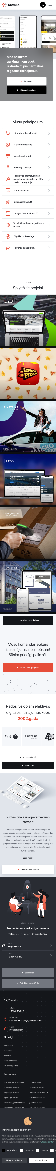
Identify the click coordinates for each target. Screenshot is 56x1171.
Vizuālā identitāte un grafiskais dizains (37, 1100)
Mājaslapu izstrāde (11, 1092)
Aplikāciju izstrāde (11, 1098)
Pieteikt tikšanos (10, 1061)
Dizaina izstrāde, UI (36, 1087)
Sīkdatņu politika (47, 1142)
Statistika (44, 1150)
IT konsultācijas (35, 1082)
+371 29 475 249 (15, 957)
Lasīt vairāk (28, 858)
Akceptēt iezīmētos (15, 1160)
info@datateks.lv (14, 947)
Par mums (8, 1051)
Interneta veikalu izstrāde (14, 1082)
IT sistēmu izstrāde (11, 1087)
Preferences (29, 1150)
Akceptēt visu (41, 1160)
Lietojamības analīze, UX (38, 1092)
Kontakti (7, 1056)
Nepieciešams (12, 1150)
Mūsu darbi (8, 1046)
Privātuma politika (11, 1066)
